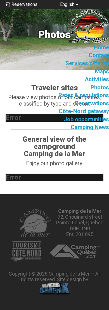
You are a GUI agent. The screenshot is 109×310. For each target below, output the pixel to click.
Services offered (87, 63)
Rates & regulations (83, 95)
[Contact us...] (35, 223)
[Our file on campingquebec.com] (74, 251)
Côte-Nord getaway (84, 111)
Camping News (90, 127)
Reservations (92, 103)
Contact (99, 55)
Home (101, 47)
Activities (97, 79)
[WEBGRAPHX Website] (55, 289)
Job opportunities (86, 119)
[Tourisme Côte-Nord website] (25, 251)
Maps (102, 71)
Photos (100, 87)
